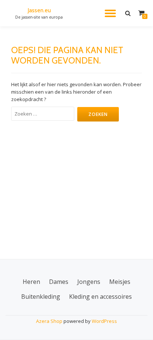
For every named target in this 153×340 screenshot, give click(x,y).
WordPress (104, 321)
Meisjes (119, 282)
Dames (58, 282)
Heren (31, 282)
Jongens (88, 282)
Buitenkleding (40, 296)
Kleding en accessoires (100, 296)
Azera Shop (49, 321)
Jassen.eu (39, 10)
